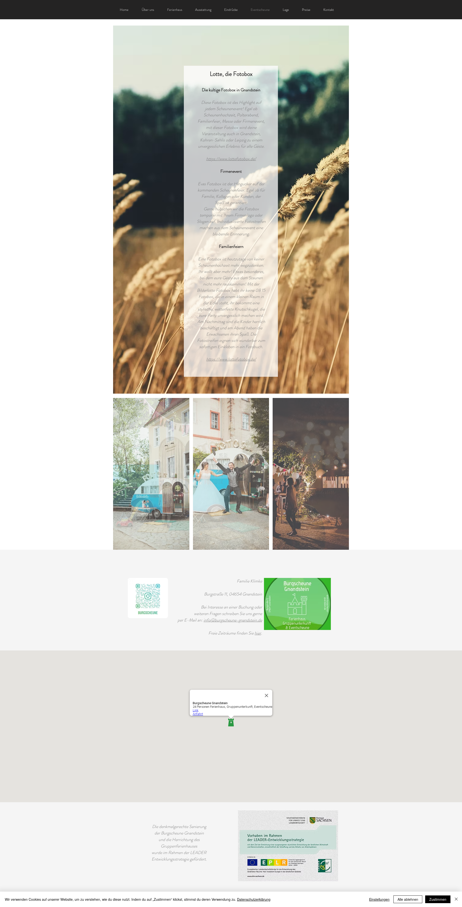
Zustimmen (437, 899)
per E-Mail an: (191, 620)
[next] (338, 478)
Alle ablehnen (408, 899)
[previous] (123, 478)
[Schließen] (456, 899)
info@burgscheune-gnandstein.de (233, 620)
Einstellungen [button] (379, 899)
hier (258, 633)
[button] (151, 474)
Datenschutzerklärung (253, 899)
